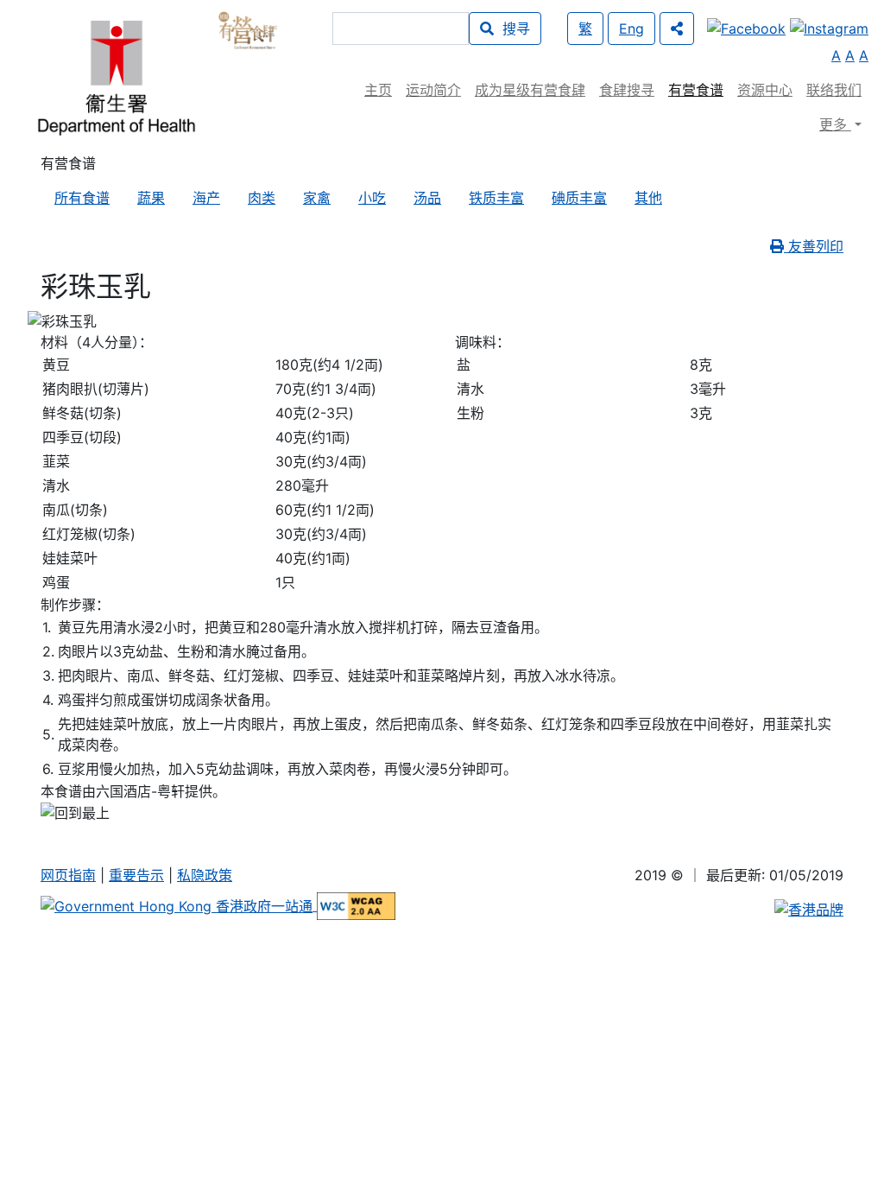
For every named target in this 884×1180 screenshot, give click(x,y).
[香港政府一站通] (179, 905)
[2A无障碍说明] (356, 905)
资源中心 (764, 89)
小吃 (372, 197)
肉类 (261, 197)
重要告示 (136, 875)
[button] (677, 28)
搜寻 (512, 28)
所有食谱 (82, 197)
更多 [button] (835, 124)
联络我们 (834, 89)
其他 (648, 197)
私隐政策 (204, 875)
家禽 (317, 197)
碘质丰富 (579, 197)
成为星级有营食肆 (530, 89)
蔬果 (151, 197)
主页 (378, 89)
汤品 (427, 197)
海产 (206, 197)
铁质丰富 (496, 197)
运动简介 (433, 89)
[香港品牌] (808, 908)
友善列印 (813, 246)
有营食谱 (695, 89)
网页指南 (68, 875)
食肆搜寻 (626, 89)
